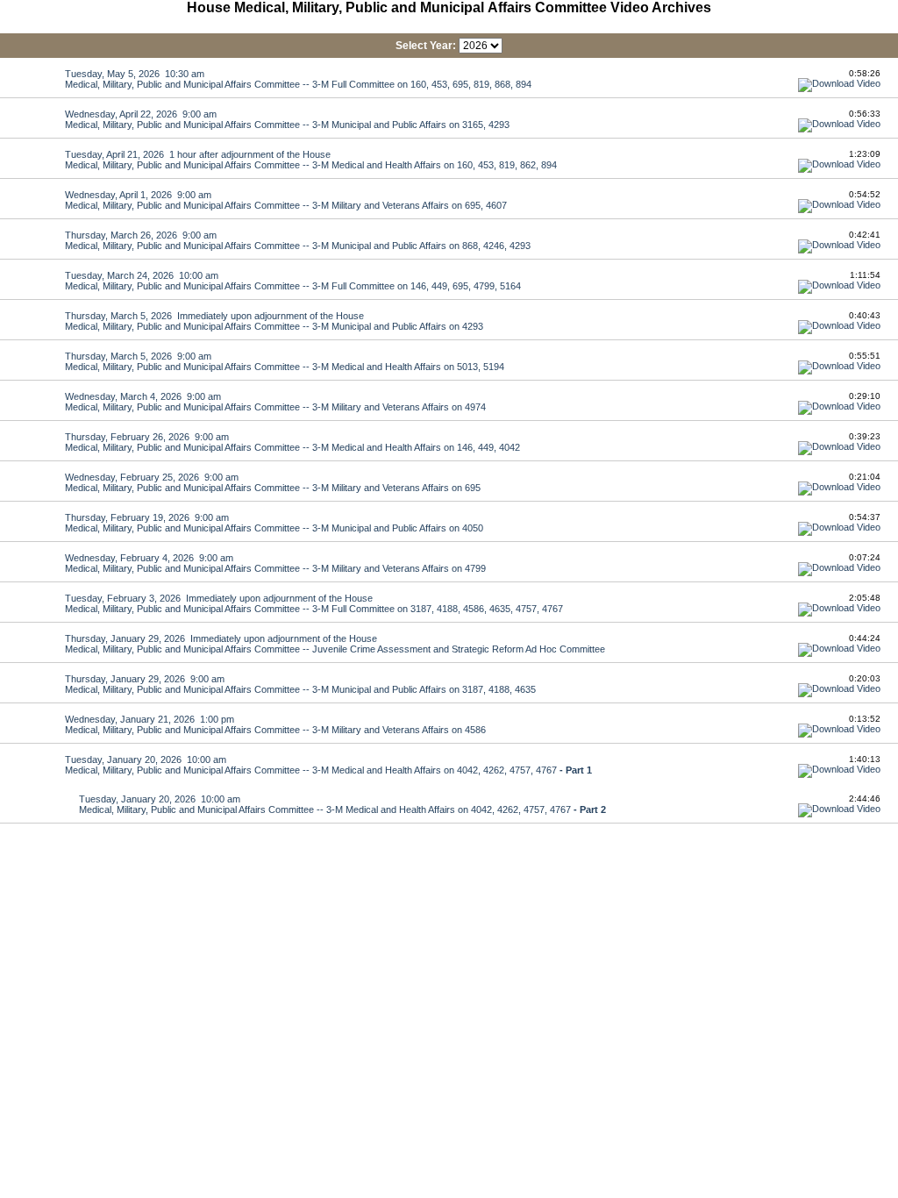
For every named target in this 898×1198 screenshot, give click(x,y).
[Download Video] (839, 83)
